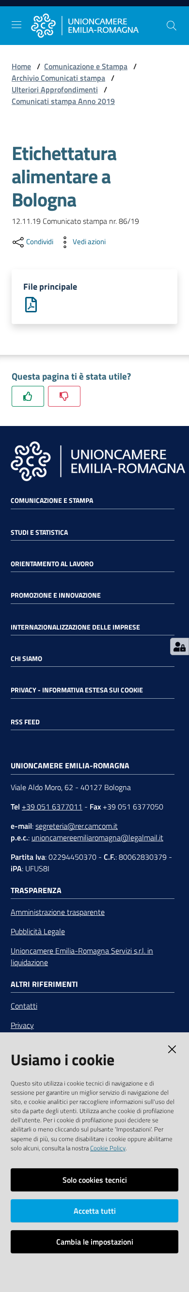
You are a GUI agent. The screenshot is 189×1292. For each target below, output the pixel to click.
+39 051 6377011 (52, 806)
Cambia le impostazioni (94, 1242)
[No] (64, 396)
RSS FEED (25, 722)
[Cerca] (171, 25)
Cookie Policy (108, 1148)
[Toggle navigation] (16, 24)
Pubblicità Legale (38, 931)
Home (21, 66)
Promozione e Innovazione (56, 595)
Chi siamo (26, 658)
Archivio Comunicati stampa (58, 78)
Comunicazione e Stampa (85, 66)
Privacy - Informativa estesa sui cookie (77, 690)
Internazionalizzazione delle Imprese (75, 627)
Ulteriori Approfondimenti (55, 89)
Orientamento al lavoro (52, 564)
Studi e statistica (39, 532)
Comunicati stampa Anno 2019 (63, 101)
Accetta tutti (95, 1211)
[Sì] (28, 396)
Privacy (22, 1025)
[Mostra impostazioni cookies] (179, 646)
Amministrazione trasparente (58, 912)
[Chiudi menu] (154, 19)
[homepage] (98, 26)
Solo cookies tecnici (95, 1180)
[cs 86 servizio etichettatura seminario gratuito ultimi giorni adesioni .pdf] (31, 303)
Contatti (24, 1006)
